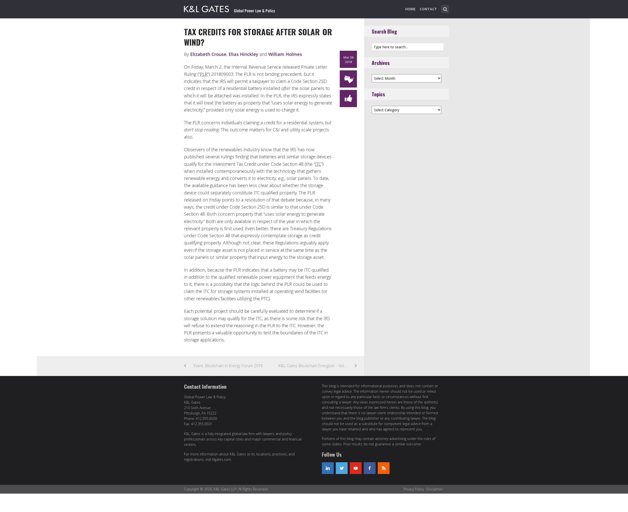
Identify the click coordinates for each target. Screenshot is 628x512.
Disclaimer (434, 489)
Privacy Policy (414, 489)
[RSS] (384, 468)
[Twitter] (342, 468)
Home (410, 9)
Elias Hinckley (243, 54)
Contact (428, 9)
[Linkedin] (328, 468)
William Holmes (285, 54)
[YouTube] (356, 468)
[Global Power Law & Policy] (229, 8)
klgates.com (221, 459)
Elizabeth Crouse (208, 54)
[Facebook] (370, 468)
